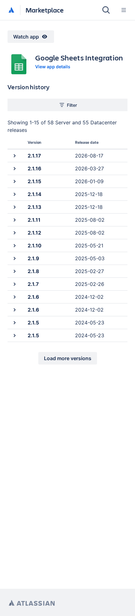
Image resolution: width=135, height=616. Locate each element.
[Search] (106, 10)
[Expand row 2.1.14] (14, 194)
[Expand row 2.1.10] (14, 245)
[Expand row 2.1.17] (14, 155)
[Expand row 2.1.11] (14, 219)
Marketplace (44, 9)
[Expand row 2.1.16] (14, 168)
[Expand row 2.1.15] (14, 181)
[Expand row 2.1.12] (14, 232)
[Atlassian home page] (32, 603)
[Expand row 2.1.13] (14, 207)
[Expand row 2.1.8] (14, 271)
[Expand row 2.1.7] (14, 284)
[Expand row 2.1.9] (14, 258)
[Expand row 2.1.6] (14, 296)
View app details (52, 66)
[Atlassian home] (11, 10)
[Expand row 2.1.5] (14, 322)
